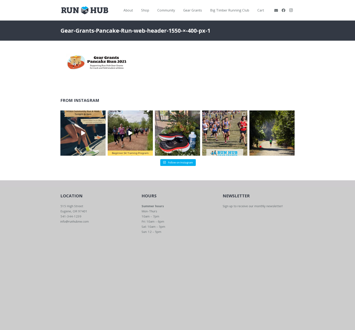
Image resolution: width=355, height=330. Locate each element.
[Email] (276, 10)
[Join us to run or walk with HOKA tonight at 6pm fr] (83, 133)
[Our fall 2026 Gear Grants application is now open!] (224, 133)
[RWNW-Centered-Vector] (84, 10)
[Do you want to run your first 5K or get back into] (130, 133)
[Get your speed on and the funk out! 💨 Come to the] (177, 133)
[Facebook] (283, 10)
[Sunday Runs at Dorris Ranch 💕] (272, 133)
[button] (136, 10)
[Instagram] (291, 10)
